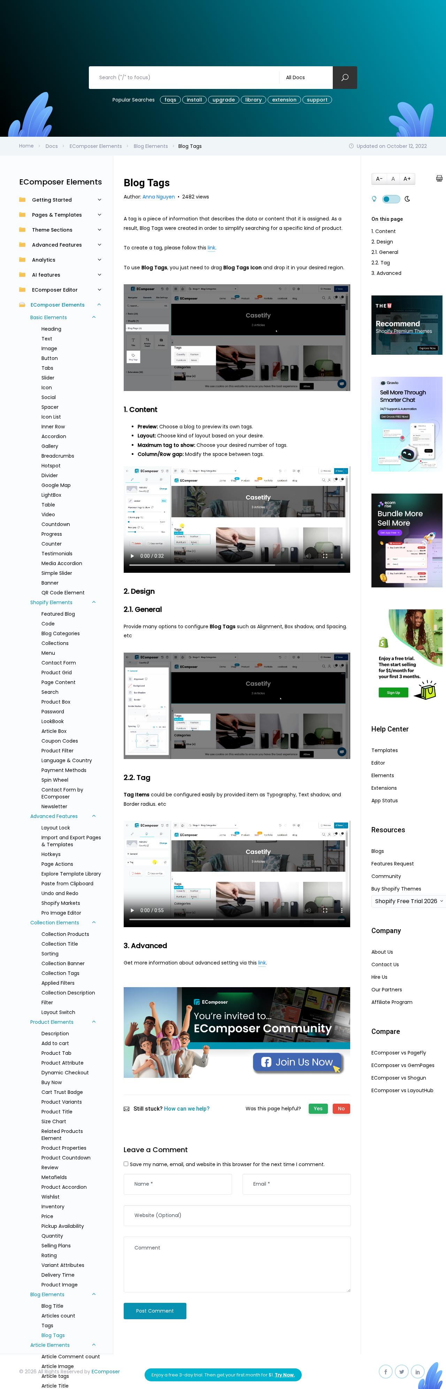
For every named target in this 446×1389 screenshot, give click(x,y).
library (253, 99)
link (211, 247)
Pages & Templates (57, 214)
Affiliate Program (392, 1002)
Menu (48, 653)
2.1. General (384, 252)
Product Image (59, 1284)
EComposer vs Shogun (398, 1077)
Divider (49, 475)
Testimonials (56, 553)
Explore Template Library (71, 873)
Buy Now (51, 1082)
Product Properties (63, 1147)
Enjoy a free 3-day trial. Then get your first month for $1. (223, 1375)
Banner (50, 582)
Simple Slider (56, 573)
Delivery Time (58, 1274)
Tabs (47, 368)
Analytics (43, 259)
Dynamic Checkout (65, 1072)
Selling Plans (56, 1245)
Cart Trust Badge (62, 1092)
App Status (384, 800)
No (341, 1108)
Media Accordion (61, 563)
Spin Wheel (54, 779)
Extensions (384, 787)
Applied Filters (58, 982)
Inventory (52, 1206)
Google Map (56, 485)
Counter (51, 543)
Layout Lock (55, 827)
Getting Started (52, 199)
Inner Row (53, 426)
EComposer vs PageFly (398, 1052)
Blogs (377, 851)
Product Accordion (64, 1187)
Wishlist (50, 1196)
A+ (407, 179)
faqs (170, 99)
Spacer (50, 407)
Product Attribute (62, 1062)
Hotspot (51, 465)
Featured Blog (58, 613)
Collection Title (59, 943)
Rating (49, 1255)
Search (50, 692)
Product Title (56, 1111)
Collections (55, 643)
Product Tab (56, 1053)
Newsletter (54, 806)
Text (46, 338)
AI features (46, 274)
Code (48, 623)
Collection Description (68, 992)
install (194, 99)
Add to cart (55, 1043)
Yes (318, 1108)
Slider (47, 377)
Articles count (58, 1315)
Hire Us (379, 977)
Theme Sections (52, 229)
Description (55, 1033)
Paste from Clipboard (67, 883)
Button (49, 358)
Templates (384, 750)
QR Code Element (63, 592)
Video (48, 514)
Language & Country (66, 760)
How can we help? (187, 1108)
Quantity (52, 1235)
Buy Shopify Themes (396, 888)
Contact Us (385, 964)
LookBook (52, 721)
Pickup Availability (62, 1226)
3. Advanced (386, 273)
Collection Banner (63, 963)
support (317, 99)
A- (379, 179)
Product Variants (61, 1101)
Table (48, 504)
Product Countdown (66, 1157)
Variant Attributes (62, 1265)
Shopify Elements (51, 602)
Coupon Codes (59, 740)
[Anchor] (161, 409)
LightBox (51, 494)
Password (52, 711)
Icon (46, 387)
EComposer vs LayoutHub (402, 1090)
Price (47, 1216)
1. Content (383, 231)
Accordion (53, 436)
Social (48, 397)
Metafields (54, 1177)
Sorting (50, 953)
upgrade (224, 99)
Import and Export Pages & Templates (71, 841)
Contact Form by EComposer (62, 793)
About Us (382, 951)
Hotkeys (51, 854)
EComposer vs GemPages (403, 1065)
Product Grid (56, 672)
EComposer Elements (58, 304)
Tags (47, 1325)
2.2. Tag (380, 262)
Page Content (58, 682)
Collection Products (65, 934)
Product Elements (52, 1022)
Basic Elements (48, 317)
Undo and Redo (59, 893)
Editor (378, 762)
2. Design (382, 241)
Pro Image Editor (61, 912)
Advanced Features (57, 244)
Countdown (55, 524)
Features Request (392, 863)
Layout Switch (58, 1012)
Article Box (54, 731)
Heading (51, 328)
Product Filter (57, 750)
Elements (382, 775)
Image (49, 348)
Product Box (55, 701)
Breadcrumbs (57, 455)
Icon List (51, 416)
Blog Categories (60, 633)
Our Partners (386, 989)
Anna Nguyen (159, 196)
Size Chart (53, 1121)
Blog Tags (53, 1335)
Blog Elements (47, 1294)
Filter (47, 1002)
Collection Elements (54, 922)
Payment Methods (63, 770)
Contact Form (58, 662)
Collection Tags (60, 973)
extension (284, 99)
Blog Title (52, 1305)
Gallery (49, 446)
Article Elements (50, 1345)
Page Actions (57, 864)
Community (386, 876)
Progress (51, 534)
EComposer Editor (55, 289)
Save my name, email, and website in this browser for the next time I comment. (227, 1164)
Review (49, 1167)
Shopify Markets (60, 903)
